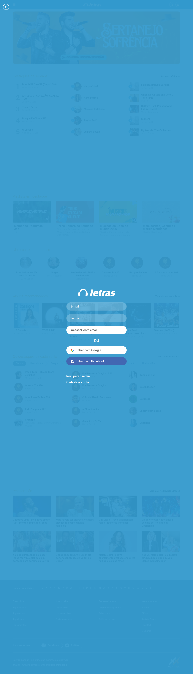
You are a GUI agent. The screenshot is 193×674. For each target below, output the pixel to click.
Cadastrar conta (77, 382)
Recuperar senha (78, 376)
